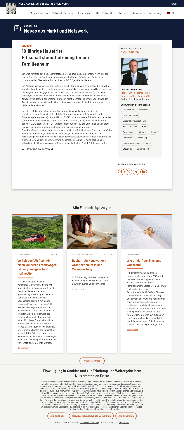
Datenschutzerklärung (89, 423)
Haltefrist (142, 132)
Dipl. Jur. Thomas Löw (131, 89)
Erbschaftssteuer (130, 115)
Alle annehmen (126, 416)
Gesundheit (128, 132)
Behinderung (128, 110)
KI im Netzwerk (104, 13)
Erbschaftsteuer (130, 126)
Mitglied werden (39, 13)
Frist (144, 126)
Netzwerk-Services (62, 13)
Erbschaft (143, 110)
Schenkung (142, 138)
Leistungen (84, 13)
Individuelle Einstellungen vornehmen (91, 416)
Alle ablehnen (57, 416)
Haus (153, 132)
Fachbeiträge (155, 13)
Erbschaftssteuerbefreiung (134, 121)
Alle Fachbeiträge (92, 361)
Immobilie (127, 138)
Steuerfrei (127, 149)
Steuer (148, 143)
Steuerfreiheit (143, 149)
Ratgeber (137, 13)
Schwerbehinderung (131, 143)
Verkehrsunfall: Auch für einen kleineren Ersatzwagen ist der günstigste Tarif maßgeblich (37, 267)
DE (173, 13)
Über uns (122, 13)
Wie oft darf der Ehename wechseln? (144, 263)
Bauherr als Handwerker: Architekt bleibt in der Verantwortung (89, 265)
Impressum (124, 423)
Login (174, 4)
